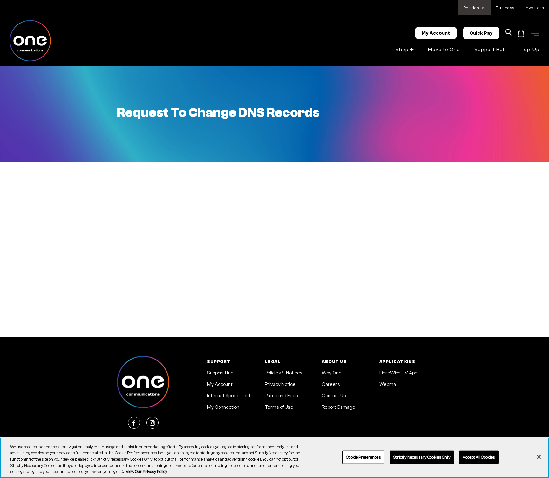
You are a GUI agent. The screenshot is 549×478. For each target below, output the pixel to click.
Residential (474, 7)
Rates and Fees (281, 396)
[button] (535, 33)
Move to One (444, 49)
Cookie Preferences (363, 457)
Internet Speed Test (229, 396)
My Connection (223, 407)
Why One (332, 373)
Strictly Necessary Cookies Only (422, 457)
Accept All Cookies (479, 457)
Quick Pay (481, 33)
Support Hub (490, 49)
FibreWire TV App (398, 373)
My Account (436, 33)
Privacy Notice (280, 384)
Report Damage (338, 407)
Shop (402, 49)
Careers (331, 384)
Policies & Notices (283, 373)
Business (505, 7)
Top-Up (529, 49)
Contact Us (334, 396)
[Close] (539, 457)
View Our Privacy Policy (146, 471)
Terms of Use (279, 407)
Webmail (388, 384)
